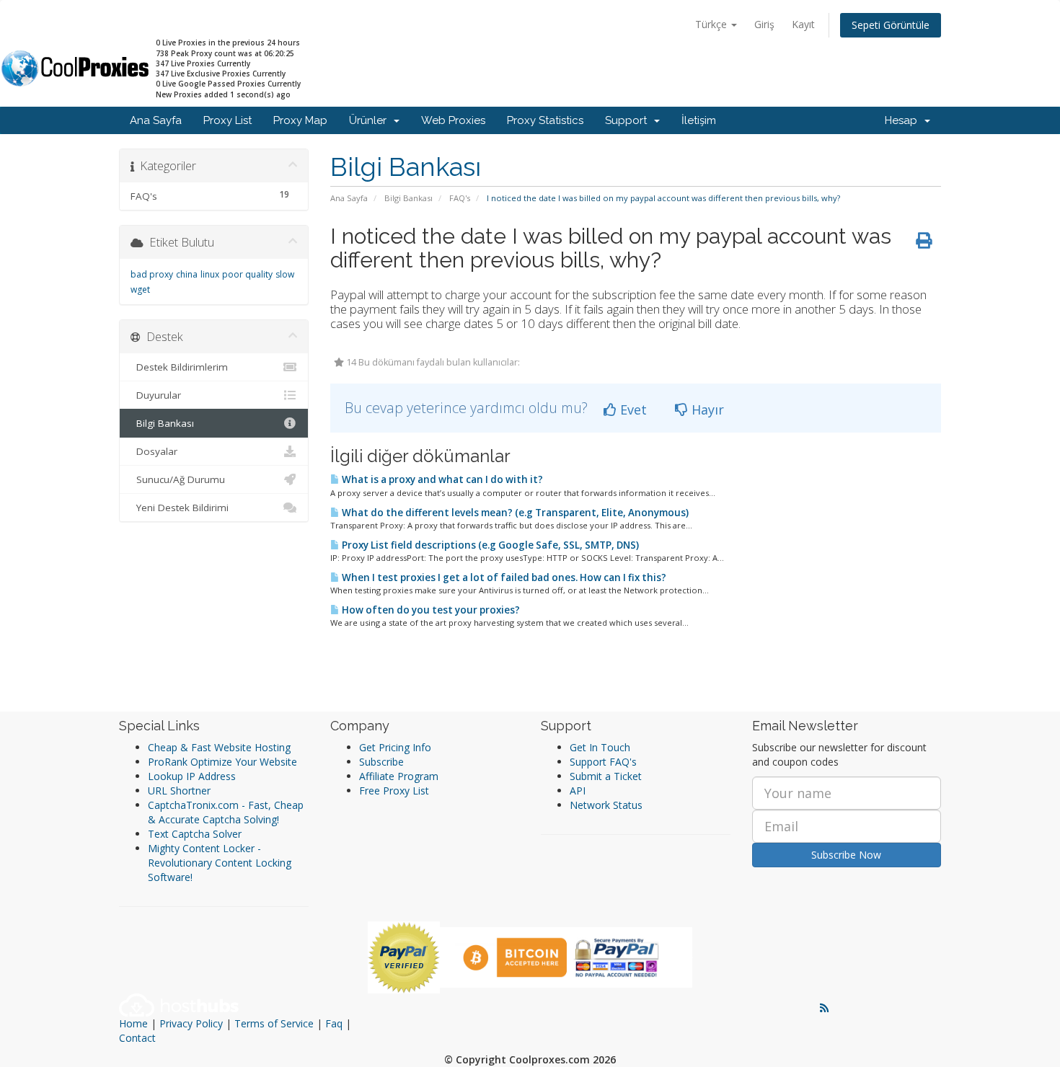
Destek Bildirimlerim (179, 366)
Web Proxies (453, 120)
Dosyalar (154, 451)
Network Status (606, 805)
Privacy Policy (191, 1023)
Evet (632, 409)
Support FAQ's (603, 762)
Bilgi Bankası (408, 197)
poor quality (247, 274)
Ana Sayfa (156, 120)
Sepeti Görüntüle (890, 25)
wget (140, 289)
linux (209, 274)
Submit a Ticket (606, 776)
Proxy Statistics (545, 120)
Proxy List (227, 120)
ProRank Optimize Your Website (222, 762)
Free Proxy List (394, 790)
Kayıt (803, 24)
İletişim (698, 120)
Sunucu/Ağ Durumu (178, 479)
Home (133, 1023)
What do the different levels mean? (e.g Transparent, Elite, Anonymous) (514, 512)
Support (629, 120)
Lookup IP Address (192, 776)
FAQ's (459, 197)
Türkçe (712, 24)
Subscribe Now (846, 855)
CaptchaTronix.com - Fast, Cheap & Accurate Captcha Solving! (226, 812)
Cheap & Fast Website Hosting (219, 747)
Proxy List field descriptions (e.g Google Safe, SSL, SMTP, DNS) (489, 545)
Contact (137, 1038)
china (187, 274)
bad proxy (152, 274)
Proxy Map (300, 120)
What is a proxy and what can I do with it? (441, 479)
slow (284, 274)
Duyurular (156, 395)
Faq (334, 1023)
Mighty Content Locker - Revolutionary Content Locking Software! (219, 862)
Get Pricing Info (395, 747)
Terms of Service (274, 1023)
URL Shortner (179, 790)
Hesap (904, 120)
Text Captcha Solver (195, 834)
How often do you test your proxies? (430, 609)
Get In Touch (600, 747)
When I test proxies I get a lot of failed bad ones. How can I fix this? (503, 577)
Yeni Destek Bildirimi (180, 507)
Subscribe (381, 762)
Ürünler (370, 120)
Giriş (764, 24)
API (578, 790)
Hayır (706, 409)
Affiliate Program (398, 776)
